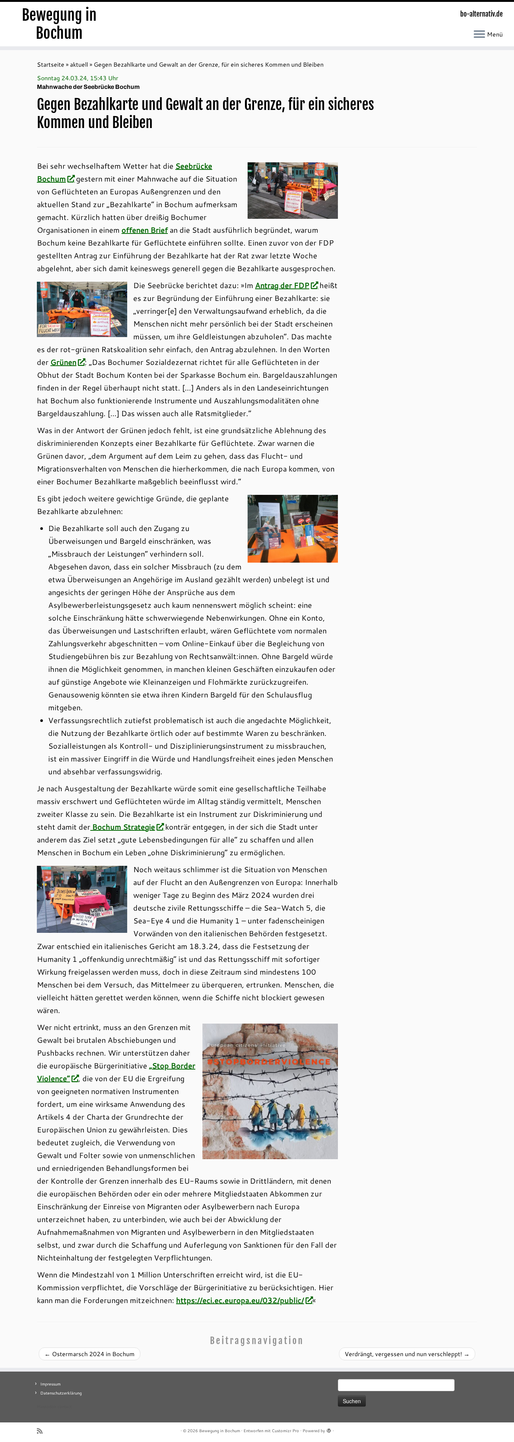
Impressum (50, 1384)
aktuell (79, 64)
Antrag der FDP (282, 285)
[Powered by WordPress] (329, 1429)
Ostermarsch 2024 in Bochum (89, 1353)
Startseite (50, 64)
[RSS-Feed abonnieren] (42, 1431)
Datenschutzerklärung (61, 1393)
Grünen (63, 362)
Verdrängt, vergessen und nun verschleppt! (407, 1353)
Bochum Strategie (122, 826)
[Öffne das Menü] (479, 34)
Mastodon (46, 1407)
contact (64, 1407)
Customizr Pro (285, 1431)
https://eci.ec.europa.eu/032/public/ (240, 1300)
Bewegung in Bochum (59, 24)
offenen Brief (145, 229)
